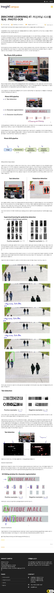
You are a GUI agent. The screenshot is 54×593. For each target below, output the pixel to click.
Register (51, 1)
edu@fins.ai (34, 587)
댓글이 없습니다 (50, 24)
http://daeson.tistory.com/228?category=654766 (15, 536)
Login (47, 1)
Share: (51, 544)
